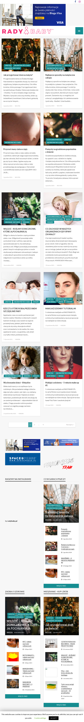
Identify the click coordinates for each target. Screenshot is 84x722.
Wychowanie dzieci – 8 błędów (16, 382)
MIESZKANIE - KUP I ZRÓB (12, 68)
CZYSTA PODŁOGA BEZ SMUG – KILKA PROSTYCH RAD (68, 644)
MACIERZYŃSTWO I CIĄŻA (22, 65)
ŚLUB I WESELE (51, 302)
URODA (68, 219)
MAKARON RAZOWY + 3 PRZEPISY (27, 684)
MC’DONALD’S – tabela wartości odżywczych (29, 657)
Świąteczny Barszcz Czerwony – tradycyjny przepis (68, 547)
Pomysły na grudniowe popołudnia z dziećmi (60, 150)
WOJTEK (17, 106)
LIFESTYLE (8, 65)
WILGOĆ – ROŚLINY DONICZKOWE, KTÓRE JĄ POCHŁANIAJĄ (19, 230)
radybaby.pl (12, 521)
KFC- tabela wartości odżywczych (65, 574)
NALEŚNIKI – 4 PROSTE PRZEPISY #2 (68, 560)
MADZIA (18, 265)
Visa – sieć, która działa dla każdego (67, 673)
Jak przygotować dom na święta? (18, 75)
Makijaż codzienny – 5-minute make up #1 (62, 384)
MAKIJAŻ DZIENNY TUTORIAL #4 (60, 308)
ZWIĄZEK (50, 222)
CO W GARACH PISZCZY (54, 65)
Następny (69, 425)
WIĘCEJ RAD (61, 586)
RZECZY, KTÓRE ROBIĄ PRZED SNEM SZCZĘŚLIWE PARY (20, 309)
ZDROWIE (26, 222)
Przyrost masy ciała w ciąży (15, 149)
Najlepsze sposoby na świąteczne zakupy (60, 76)
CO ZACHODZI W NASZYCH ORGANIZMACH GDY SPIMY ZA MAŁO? (58, 232)
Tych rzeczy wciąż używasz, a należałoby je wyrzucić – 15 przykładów (67, 688)
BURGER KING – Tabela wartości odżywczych (28, 671)
